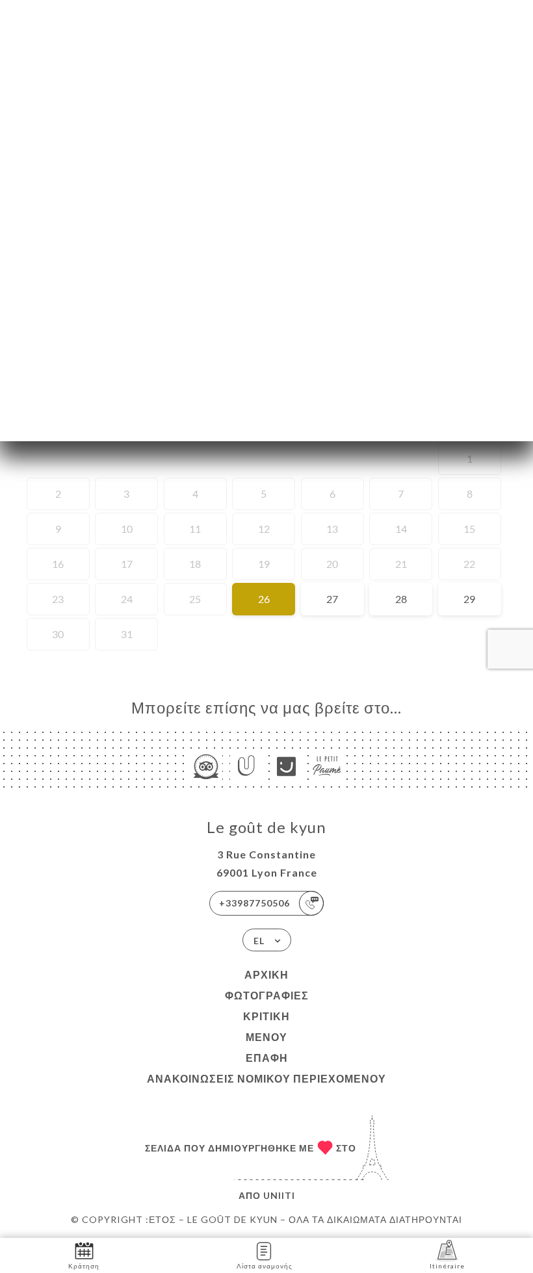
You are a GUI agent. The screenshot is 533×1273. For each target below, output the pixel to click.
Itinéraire (447, 1266)
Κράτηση (83, 1266)
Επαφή (267, 1057)
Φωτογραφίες (267, 995)
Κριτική (266, 1016)
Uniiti (279, 1195)
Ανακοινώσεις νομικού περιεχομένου (266, 1078)
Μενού (266, 1037)
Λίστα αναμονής (264, 1266)
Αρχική (266, 974)
